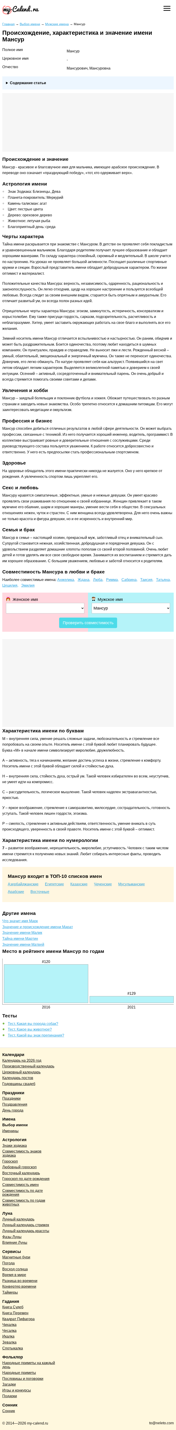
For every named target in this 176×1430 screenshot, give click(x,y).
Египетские (54, 884)
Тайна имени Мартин (20, 939)
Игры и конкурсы (16, 1390)
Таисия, (146, 580)
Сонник (8, 1411)
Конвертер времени (19, 1286)
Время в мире (14, 1275)
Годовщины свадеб (18, 1084)
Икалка (8, 1336)
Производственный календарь (28, 1066)
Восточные (39, 892)
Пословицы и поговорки (22, 1379)
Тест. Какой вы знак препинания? (36, 1035)
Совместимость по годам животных (23, 1203)
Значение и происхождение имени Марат (37, 927)
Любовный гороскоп (19, 1167)
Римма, (112, 580)
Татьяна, (163, 580)
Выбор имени (15, 1125)
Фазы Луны (12, 1237)
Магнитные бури (16, 1257)
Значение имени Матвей (23, 944)
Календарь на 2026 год (21, 1060)
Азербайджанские (23, 884)
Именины (10, 1131)
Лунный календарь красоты (25, 1231)
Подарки (9, 1396)
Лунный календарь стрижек (25, 1225)
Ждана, (84, 580)
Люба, (98, 580)
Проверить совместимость (88, 623)
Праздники (11, 1098)
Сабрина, (129, 580)
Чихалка (9, 1325)
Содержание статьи (28, 83)
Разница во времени (19, 1281)
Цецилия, (10, 585)
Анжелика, (66, 580)
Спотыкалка (12, 1348)
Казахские (79, 884)
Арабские (16, 892)
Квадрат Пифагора (18, 1319)
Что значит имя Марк (20, 921)
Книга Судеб (12, 1307)
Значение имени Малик (22, 933)
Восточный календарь (21, 1173)
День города (12, 1110)
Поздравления (14, 1104)
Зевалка (9, 1342)
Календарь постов (17, 1078)
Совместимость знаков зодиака (21, 1153)
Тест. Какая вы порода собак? (33, 1024)
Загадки (9, 1384)
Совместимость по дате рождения (22, 1193)
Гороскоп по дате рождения (26, 1179)
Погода (8, 1263)
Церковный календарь (21, 1072)
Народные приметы (19, 1373)
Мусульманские (131, 884)
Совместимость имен (20, 1185)
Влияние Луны (14, 1243)
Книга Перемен (15, 1313)
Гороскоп (10, 1161)
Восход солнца (15, 1269)
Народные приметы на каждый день (28, 1365)
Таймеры (10, 1292)
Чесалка (9, 1331)
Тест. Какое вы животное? (30, 1029)
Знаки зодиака (14, 1146)
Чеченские (103, 884)
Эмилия (28, 585)
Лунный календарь (18, 1219)
